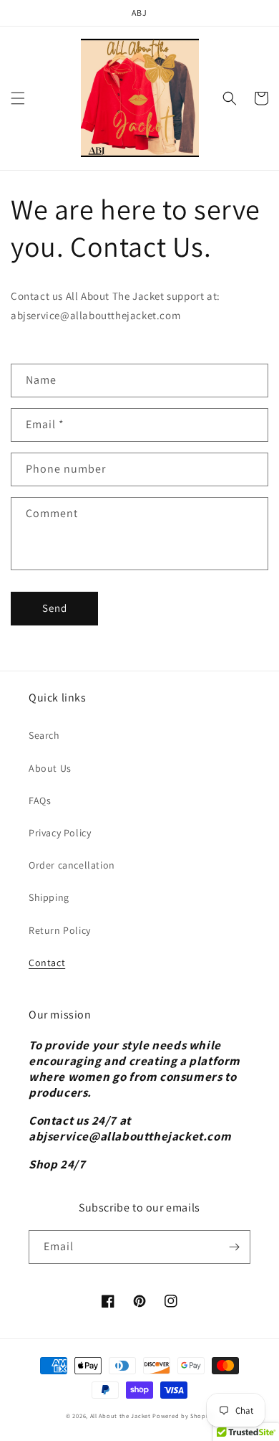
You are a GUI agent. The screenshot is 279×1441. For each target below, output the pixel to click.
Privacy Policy (60, 832)
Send (54, 608)
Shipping (49, 897)
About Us (50, 768)
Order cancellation (72, 865)
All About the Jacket (120, 1415)
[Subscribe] (234, 1247)
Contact (47, 962)
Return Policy (60, 930)
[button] (18, 98)
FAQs (40, 800)
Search (44, 735)
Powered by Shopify (182, 1415)
